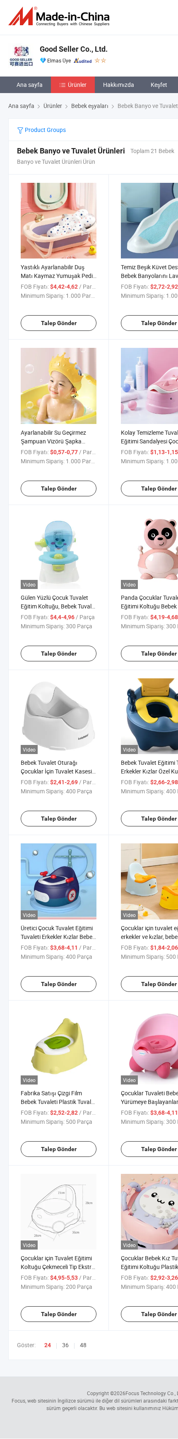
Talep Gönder (59, 323)
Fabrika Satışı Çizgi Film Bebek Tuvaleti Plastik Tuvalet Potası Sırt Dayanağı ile (58, 1101)
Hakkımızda (118, 85)
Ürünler (77, 85)
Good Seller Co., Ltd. (74, 49)
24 (47, 1345)
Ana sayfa (30, 85)
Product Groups (45, 130)
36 (65, 1345)
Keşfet (159, 85)
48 (83, 1345)
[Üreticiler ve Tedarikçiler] (60, 16)
